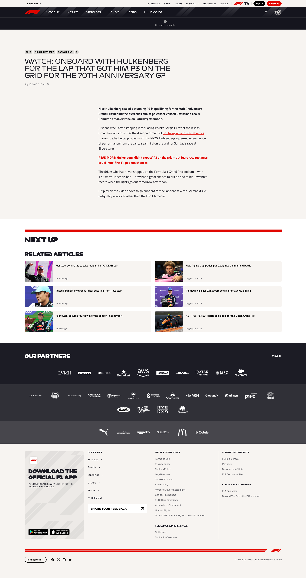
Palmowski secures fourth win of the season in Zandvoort (88, 316)
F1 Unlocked (153, 12)
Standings (93, 12)
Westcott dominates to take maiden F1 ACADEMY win (86, 266)
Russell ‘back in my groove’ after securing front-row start (88, 291)
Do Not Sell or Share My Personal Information (180, 516)
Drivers (113, 12)
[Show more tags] (77, 52)
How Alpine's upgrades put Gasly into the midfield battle (218, 266)
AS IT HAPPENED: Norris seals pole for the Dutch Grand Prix (220, 316)
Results (72, 12)
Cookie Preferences (166, 537)
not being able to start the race (183, 133)
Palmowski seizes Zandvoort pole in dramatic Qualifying (218, 291)
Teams (132, 12)
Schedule (53, 12)
